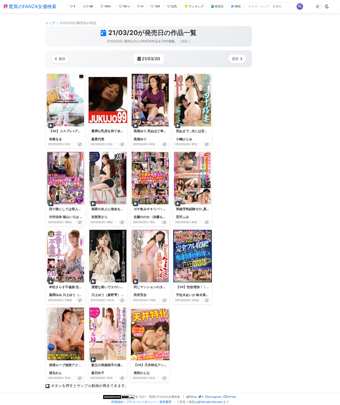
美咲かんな (142, 373)
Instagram (215, 397)
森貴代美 (97, 139)
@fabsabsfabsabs (210, 402)
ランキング (196, 6)
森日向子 (97, 373)
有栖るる (55, 139)
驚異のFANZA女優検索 (31, 6)
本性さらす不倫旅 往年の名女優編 (73, 287)
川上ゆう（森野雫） (77, 295)
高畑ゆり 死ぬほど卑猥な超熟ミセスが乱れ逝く (168, 131)
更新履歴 (165, 402)
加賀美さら (99, 217)
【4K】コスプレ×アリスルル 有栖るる (77, 131)
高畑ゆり (140, 139)
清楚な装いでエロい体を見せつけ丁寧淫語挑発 (125, 287)
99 (91, 6)
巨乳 (174, 6)
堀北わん (55, 373)
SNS (238, 6)
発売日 (219, 6)
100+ (107, 6)
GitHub (231, 397)
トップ (50, 23)
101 (125, 6)
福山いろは (71, 217)
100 (157, 6)
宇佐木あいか (185, 295)
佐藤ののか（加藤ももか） (153, 217)
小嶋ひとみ (184, 139)
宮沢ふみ (182, 217)
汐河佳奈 (55, 217)
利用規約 (117, 402)
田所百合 (140, 295)
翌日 (235, 59)
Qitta (193, 397)
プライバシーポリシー (141, 402)
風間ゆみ (55, 295)
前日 (62, 59)
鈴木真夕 (202, 295)
